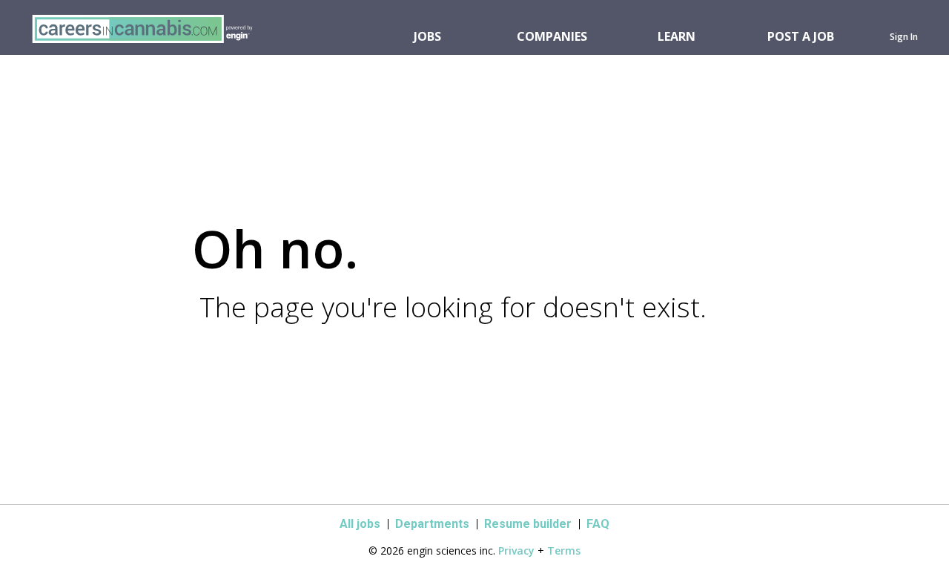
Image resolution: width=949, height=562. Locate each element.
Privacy (516, 550)
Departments (432, 524)
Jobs (427, 36)
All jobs (360, 524)
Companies (552, 36)
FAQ (597, 524)
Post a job (800, 36)
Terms (564, 550)
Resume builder (528, 524)
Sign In (904, 36)
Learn (676, 36)
